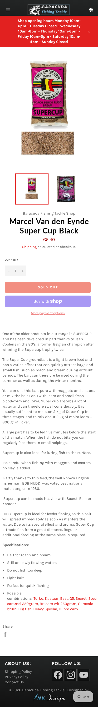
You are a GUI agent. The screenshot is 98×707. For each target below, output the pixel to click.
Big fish (25, 609)
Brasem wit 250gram (58, 603)
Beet (64, 598)
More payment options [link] (48, 313)
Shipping (29, 247)
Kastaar (52, 598)
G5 (71, 598)
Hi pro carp (68, 609)
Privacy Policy (16, 677)
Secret (81, 598)
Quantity (11, 259)
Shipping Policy (18, 671)
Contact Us (14, 682)
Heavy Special (45, 609)
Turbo (38, 598)
